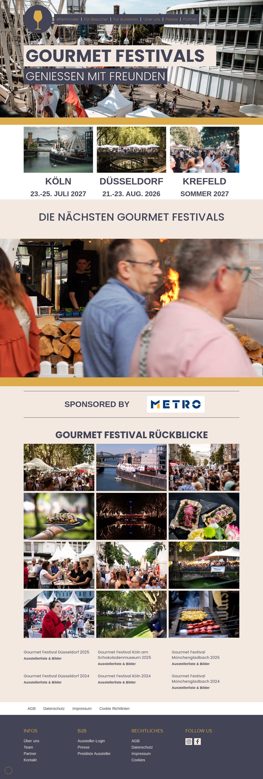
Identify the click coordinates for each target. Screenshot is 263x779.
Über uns (151, 19)
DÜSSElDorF (131, 181)
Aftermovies (68, 19)
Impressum (82, 708)
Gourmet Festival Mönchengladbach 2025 (196, 654)
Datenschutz (54, 708)
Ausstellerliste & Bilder (43, 658)
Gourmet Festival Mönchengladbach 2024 (196, 678)
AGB (32, 708)
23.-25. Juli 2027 (58, 194)
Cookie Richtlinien (114, 708)
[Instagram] (188, 741)
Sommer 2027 (204, 194)
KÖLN (58, 181)
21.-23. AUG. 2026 (131, 194)
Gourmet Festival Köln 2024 (124, 676)
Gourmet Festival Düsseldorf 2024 (56, 676)
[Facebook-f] (197, 741)
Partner (190, 19)
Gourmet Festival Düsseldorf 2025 (56, 652)
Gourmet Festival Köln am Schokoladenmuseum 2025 (124, 654)
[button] (8, 770)
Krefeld (204, 181)
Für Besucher (96, 19)
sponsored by (97, 404)
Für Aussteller (125, 19)
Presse (172, 19)
